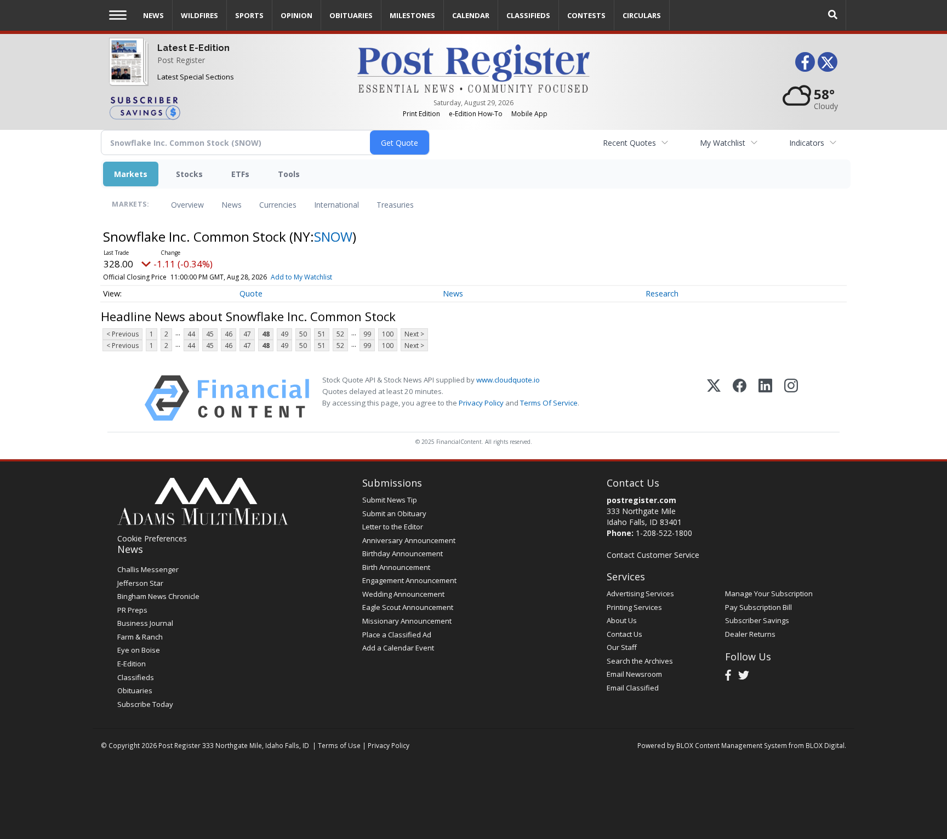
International (336, 204)
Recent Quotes (629, 143)
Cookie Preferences (152, 538)
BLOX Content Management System (731, 745)
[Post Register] (126, 71)
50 (303, 334)
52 (340, 334)
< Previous (122, 334)
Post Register (181, 60)
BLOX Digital (825, 745)
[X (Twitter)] (714, 398)
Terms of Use (339, 745)
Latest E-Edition (193, 48)
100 (387, 334)
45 (210, 334)
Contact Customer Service (653, 555)
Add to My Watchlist (301, 277)
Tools (289, 174)
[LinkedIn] (765, 398)
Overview (187, 204)
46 (228, 334)
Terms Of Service (549, 403)
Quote (251, 293)
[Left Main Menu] (118, 15)
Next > (414, 334)
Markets (130, 174)
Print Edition (421, 113)
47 (247, 334)
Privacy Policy (481, 403)
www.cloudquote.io (508, 380)
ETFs (240, 174)
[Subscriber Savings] (225, 107)
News (231, 204)
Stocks (189, 174)
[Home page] (473, 67)
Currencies (277, 204)
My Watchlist (722, 143)
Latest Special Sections (195, 77)
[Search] (833, 15)
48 (266, 334)
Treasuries (395, 204)
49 (284, 334)
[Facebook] (739, 398)
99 (367, 334)
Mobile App (529, 113)
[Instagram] (791, 398)
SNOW (333, 236)
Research (662, 293)
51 (322, 334)
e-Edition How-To (476, 113)
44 (191, 334)
